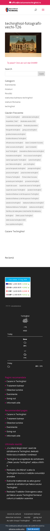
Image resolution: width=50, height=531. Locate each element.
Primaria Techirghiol (13, 177)
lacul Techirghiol (11, 151)
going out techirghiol (29, 130)
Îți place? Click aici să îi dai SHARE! (22, 63)
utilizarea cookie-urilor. (17, 529)
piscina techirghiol (12, 173)
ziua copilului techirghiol (14, 224)
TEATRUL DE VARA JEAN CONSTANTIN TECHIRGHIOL (23, 211)
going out (37, 517)
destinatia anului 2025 (28, 121)
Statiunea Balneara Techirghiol (16, 207)
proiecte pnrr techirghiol (14, 181)
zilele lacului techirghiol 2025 (16, 220)
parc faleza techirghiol (13, 164)
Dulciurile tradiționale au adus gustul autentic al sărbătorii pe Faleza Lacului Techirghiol (24, 484)
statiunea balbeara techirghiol (33, 203)
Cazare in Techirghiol (16, 381)
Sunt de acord (33, 529)
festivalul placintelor (31, 125)
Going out (11, 398)
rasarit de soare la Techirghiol (29, 186)
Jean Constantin (31, 147)
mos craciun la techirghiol (32, 156)
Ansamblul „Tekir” (12, 121)
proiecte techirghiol (32, 181)
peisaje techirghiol (34, 168)
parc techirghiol (29, 164)
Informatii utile (13, 402)
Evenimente (10, 84)
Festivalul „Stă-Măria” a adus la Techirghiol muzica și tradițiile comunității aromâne (26, 473)
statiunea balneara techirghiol (19, 97)
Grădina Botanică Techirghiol (16, 138)
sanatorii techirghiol (34, 190)
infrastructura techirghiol (14, 143)
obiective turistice (13, 517)
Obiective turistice (15, 390)
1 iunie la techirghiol (13, 117)
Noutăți (8, 93)
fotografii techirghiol (13, 130)
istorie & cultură (14, 514)
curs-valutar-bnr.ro (16, 305)
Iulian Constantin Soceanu (34, 143)
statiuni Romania (12, 102)
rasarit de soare (11, 186)
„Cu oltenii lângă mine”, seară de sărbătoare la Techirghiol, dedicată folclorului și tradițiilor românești (22, 451)
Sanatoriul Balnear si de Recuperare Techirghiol (22, 194)
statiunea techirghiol (36, 207)
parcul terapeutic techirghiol (15, 168)
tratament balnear (32, 514)
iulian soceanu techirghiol (14, 147)
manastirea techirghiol (13, 156)
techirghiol (10, 106)
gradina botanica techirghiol (15, 134)
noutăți (27, 517)
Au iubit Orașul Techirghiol (18, 520)
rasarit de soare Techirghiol (15, 190)
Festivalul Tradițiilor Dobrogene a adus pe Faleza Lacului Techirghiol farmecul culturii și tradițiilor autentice (24, 495)
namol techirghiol (35, 160)
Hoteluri (8, 89)
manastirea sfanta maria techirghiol (32, 151)
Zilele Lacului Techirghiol (24, 216)
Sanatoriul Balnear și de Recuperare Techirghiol (22, 198)
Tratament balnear (15, 385)
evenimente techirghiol (14, 125)
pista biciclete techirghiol (29, 173)
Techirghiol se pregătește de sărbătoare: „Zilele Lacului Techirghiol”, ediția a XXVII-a (25, 462)
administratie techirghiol (30, 117)
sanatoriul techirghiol (13, 203)
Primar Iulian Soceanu (29, 177)
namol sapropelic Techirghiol (16, 160)
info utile (37, 520)
